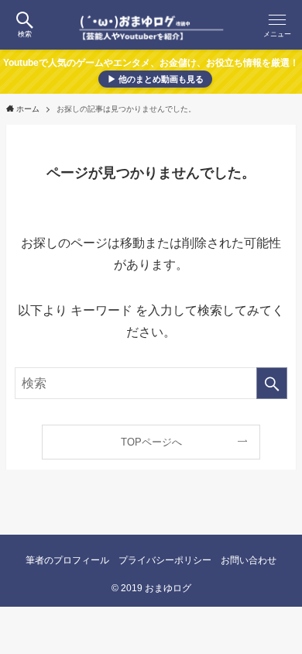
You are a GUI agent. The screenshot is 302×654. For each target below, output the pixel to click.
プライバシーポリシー (164, 560)
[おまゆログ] (151, 25)
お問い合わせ (248, 560)
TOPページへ (151, 442)
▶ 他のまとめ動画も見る (156, 79)
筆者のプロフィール (67, 560)
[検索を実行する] (271, 383)
